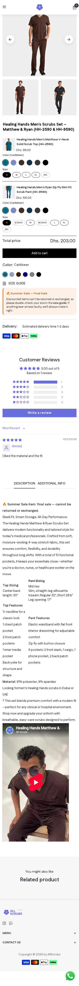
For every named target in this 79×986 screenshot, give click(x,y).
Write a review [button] (39, 412)
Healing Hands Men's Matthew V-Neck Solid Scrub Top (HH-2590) (43, 141)
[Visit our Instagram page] (4, 923)
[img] (12, 440)
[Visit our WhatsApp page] (10, 923)
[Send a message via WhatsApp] (70, 976)
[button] (74, 7)
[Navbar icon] (4, 7)
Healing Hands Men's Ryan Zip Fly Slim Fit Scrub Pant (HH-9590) (44, 189)
